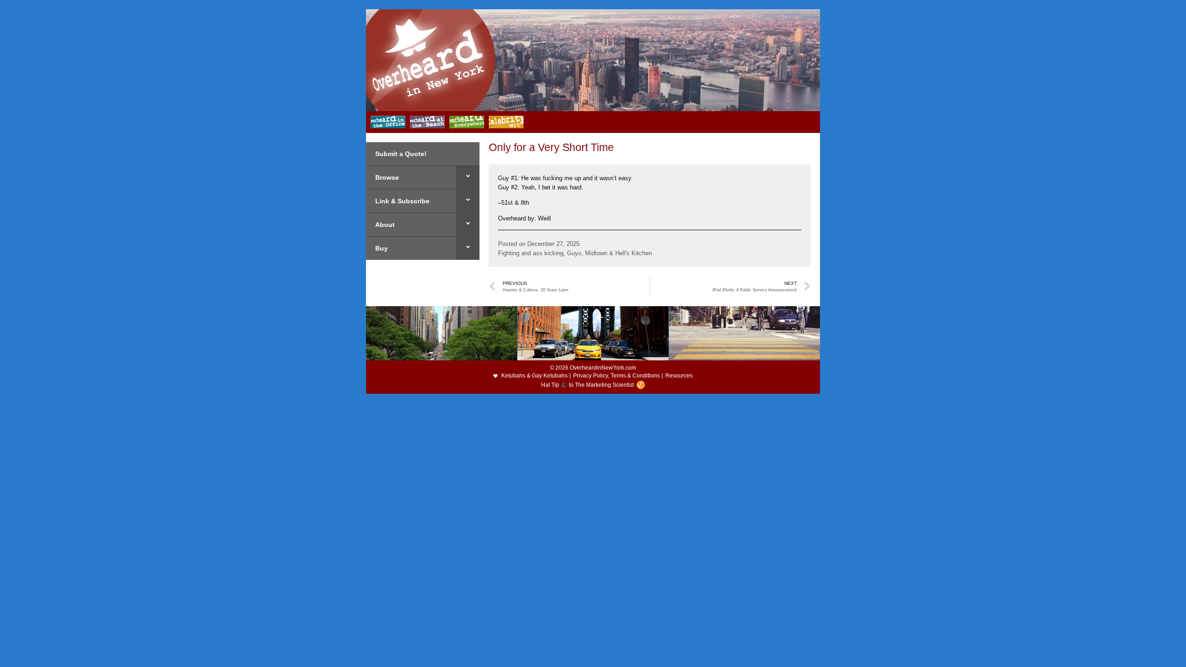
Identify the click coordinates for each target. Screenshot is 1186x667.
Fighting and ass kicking (530, 253)
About (385, 224)
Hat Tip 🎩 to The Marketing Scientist (587, 385)
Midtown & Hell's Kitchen (618, 253)
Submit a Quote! (401, 153)
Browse (387, 177)
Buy (381, 248)
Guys (574, 253)
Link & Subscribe (402, 201)
